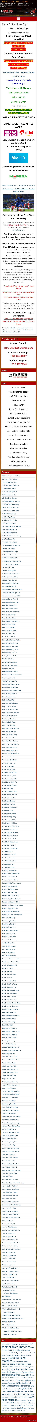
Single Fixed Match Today (10, 1072)
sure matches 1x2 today (25, 1400)
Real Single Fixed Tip (8, 1041)
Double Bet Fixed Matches (10, 716)
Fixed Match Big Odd (8, 801)
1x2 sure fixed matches (11, 1355)
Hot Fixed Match (8, 189)
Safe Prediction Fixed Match (10, 1060)
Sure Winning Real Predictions (11, 1249)
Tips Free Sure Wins (8, 1284)
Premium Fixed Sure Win (26, 185)
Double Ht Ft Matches (8, 719)
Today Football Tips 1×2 (9, 1287)
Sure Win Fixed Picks (8, 1233)
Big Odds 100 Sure (8, 659)
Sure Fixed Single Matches (10, 1164)
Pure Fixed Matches (18, 76)
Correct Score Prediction (9, 693)
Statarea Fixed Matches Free (11, 1126)
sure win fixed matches (20, 1405)
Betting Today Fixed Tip (9, 652)
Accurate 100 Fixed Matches (11, 583)
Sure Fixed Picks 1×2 (8, 1161)
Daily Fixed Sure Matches (10, 709)
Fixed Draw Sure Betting (9, 785)
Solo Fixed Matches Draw (10, 1107)
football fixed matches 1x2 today (12, 1389)
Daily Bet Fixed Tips (8, 700)
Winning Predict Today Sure (10, 1328)
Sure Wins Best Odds (8, 1252)
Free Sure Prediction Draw (10, 930)
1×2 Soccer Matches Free (10, 555)
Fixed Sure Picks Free (9, 858)
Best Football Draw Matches (10, 621)
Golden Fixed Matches (9, 946)
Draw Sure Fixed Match (9, 738)
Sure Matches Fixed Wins (10, 1179)
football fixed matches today (14, 330)
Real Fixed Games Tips (9, 1012)
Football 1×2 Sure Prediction (10, 873)
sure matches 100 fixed (9, 1403)
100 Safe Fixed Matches (9, 492)
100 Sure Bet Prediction (9, 495)
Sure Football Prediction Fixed (11, 1170)
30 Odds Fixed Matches (9, 580)
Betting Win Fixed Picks (9, 656)
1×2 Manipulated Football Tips (11, 545)
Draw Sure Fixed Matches (10, 741)
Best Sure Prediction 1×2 (9, 630)
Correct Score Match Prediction (11, 690)
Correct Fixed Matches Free (10, 684)
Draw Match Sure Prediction (10, 728)
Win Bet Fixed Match (8, 1321)
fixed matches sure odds (19, 1380)
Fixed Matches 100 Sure (9, 823)
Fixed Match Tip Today (9, 817)
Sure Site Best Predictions (10, 1211)
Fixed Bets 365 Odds (8, 769)
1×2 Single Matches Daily (10, 551)
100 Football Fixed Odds (9, 482)
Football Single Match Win (10, 908)
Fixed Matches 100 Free (9, 820)
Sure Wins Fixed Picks (9, 1262)
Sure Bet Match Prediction (10, 1135)
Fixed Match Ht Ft (7, 810)
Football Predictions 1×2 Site (11, 902)
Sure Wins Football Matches (10, 1268)
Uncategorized (6, 1296)
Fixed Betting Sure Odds (9, 779)
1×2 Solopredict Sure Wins (10, 558)
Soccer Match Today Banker (10, 1094)
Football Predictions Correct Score (12, 905)
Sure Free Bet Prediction (9, 1173)
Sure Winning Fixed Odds (10, 1246)
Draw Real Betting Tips (9, 731)
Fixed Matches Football (11, 72)
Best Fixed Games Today (10, 608)
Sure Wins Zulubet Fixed (9, 1274)
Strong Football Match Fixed (10, 1132)
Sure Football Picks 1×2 (9, 1167)
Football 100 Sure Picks (9, 870)
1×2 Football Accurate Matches (11, 526)
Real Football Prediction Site (10, 1031)
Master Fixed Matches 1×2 (10, 962)
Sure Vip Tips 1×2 (7, 1220)
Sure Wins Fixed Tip (8, 1265)
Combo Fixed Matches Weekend (12, 675)
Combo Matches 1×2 (8, 678)
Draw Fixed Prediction (8, 725)
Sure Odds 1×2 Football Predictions (13, 1183)
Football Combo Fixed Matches (11, 883)
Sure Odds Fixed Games (9, 1192)
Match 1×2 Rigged (7, 968)
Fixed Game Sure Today (9, 791)
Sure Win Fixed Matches (9, 1227)
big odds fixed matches (17, 1369)
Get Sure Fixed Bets (8, 943)
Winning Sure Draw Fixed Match (11, 1331)
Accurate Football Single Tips (11, 593)
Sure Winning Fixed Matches (11, 1243)
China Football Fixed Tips (14, 24)
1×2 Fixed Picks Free (8, 523)
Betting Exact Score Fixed (10, 643)
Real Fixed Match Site (9, 1018)
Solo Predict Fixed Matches (10, 1110)
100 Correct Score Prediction (11, 476)
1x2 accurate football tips (10, 1344)
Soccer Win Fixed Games (10, 1097)
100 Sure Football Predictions (11, 501)
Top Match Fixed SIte (8, 1290)
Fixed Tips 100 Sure (8, 867)
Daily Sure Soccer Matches (10, 712)
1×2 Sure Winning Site (9, 570)
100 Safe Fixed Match (9, 488)
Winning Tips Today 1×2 (9, 1334)
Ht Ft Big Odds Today (8, 949)
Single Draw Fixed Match (9, 1066)
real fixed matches (22, 1394)
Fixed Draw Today (7, 788)
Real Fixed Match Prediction (10, 1015)
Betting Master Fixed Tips (10, 646)
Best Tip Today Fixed (8, 633)
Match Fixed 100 (7, 971)
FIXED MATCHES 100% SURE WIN (14, 1)
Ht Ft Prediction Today (9, 955)
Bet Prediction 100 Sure (9, 637)
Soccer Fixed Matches (9, 1088)
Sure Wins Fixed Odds (9, 1258)
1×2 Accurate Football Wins (10, 510)
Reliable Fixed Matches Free (10, 1047)
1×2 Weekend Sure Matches (10, 574)
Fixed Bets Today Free (9, 776)
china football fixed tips (13, 328)
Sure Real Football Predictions (11, 1205)
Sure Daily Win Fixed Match (10, 1151)
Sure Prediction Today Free (10, 1202)
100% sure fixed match (20, 1361)
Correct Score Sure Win (9, 697)
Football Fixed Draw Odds (10, 889)
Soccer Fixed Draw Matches (10, 1085)
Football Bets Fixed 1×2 (9, 877)
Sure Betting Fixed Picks (9, 1138)
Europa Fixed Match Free (9, 750)
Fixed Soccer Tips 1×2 (9, 854)
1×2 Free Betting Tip (8, 539)
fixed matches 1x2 (14, 1372)
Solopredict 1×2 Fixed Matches (11, 1116)
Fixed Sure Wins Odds (9, 861)
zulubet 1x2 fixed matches (16, 1411)
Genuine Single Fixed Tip (9, 940)
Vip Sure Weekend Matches (10, 1303)
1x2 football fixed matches (17, 1345)
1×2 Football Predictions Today (11, 536)
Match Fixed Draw (7, 978)
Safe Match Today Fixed (9, 1056)
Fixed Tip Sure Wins (8, 864)
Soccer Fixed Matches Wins (10, 1091)
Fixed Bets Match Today (9, 772)
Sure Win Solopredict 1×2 (10, 1239)
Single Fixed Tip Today (9, 1075)
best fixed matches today (22, 1367)
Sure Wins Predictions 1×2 (10, 1271)
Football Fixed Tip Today (9, 892)
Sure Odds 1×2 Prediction (10, 1186)
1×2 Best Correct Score (9, 514)
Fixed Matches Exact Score (10, 826)
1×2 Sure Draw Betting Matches (11, 561)
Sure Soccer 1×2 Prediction (10, 1214)
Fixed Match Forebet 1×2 (9, 807)
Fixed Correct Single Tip (9, 782)
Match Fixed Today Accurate (10, 990)
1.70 (23, 97)
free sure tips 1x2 (7, 1394)
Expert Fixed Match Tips (9, 760)
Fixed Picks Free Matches (10, 848)
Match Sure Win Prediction (10, 1006)
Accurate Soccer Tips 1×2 (10, 599)
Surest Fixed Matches (9, 1277)
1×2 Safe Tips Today (8, 548)
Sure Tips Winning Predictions (11, 1217)
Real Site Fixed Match (9, 1044)
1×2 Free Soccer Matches (10, 542)
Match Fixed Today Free (9, 993)
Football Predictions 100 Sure (11, 899)
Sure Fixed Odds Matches (10, 1157)
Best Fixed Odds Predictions (11, 611)
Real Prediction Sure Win (9, 1037)
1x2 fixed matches (23, 1344)
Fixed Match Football (8, 804)
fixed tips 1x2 (13, 1383)
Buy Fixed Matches (8, 668)
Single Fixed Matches (9, 185)
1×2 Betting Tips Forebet (9, 520)
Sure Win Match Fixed (9, 1236)
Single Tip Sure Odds (8, 1079)
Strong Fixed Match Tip (9, 1129)
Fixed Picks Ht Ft (7, 851)
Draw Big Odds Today (8, 722)
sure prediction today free (26, 1403)
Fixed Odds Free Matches (10, 835)
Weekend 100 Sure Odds (9, 1306)
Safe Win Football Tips (9, 1063)
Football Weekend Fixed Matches (12, 914)
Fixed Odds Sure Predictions (11, 839)
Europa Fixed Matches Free (10, 753)
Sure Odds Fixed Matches (10, 1195)
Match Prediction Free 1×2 (10, 1000)
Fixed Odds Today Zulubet (10, 842)
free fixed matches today (21, 1391)
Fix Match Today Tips (8, 763)
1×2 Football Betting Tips (9, 529)
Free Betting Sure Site (9, 921)
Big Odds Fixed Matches (9, 662)
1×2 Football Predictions (9, 532)
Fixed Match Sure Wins (9, 813)
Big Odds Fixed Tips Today (10, 665)
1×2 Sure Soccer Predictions (11, 564)
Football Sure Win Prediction (10, 911)
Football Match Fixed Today (10, 895)
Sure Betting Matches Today (10, 1148)
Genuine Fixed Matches (9, 936)
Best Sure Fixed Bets (8, 627)
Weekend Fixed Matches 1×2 (11, 1309)
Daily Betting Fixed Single (10, 703)
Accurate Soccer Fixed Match (11, 596)
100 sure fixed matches (14, 1359)
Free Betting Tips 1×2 (8, 924)
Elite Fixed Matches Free (9, 747)
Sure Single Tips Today (9, 1208)
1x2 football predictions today (18, 1353)
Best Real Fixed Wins (8, 624)
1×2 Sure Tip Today (8, 567)
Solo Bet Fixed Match (8, 1101)
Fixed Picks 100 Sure (8, 845)
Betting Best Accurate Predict (11, 640)
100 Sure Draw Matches (9, 498)
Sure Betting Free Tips (9, 1145)
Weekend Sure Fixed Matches (11, 1315)
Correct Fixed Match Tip (9, 681)
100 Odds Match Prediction (10, 485)
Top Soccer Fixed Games (10, 1293)
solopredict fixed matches (18, 1397)
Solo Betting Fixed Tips (9, 1104)
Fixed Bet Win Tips (8, 766)
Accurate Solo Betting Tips (10, 602)
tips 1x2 (20, 1408)
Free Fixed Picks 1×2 (8, 927)
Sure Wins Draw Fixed (9, 1255)
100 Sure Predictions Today (10, 504)
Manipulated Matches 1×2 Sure (11, 959)
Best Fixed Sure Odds (9, 615)
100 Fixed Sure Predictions (10, 479)
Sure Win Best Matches (9, 1224)
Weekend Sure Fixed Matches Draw (13, 1318)
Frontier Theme (31, 1420)
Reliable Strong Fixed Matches (11, 1050)
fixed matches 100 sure (18, 1374)
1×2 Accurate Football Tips (10, 507)
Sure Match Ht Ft (7, 1176)
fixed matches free (19, 1377)
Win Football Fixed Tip (9, 1325)
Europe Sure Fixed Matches (10, 757)
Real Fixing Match (7, 1025)
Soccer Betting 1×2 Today (10, 1082)
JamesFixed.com (18, 230)
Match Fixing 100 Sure (9, 996)
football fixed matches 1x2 (22, 1386)
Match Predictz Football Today (11, 1003)
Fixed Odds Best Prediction (10, 832)
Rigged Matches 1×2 (8, 1053)
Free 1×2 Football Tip (8, 918)
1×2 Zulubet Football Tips (10, 577)
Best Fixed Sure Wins (8, 618)
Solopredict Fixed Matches (10, 1119)
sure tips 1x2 (6, 1405)
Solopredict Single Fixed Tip (10, 1123)
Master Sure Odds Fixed (9, 965)
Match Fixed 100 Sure (9, 974)
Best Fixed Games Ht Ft (9, 605)
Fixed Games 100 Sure (9, 798)
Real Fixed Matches (27, 72)
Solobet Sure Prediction (9, 1113)
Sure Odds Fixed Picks (9, 1198)
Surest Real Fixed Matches (10, 1280)
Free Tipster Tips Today (9, 933)
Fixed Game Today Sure (9, 794)
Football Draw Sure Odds (9, 886)
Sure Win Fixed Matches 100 (11, 1230)
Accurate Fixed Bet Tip (9, 586)
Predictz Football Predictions (11, 1009)
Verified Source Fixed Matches (11, 1299)
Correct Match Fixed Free (10, 687)
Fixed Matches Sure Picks (10, 829)
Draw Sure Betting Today (9, 734)
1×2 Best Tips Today (8, 517)
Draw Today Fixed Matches (10, 744)
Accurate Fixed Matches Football (12, 589)
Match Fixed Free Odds (9, 981)
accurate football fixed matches (14, 1364)
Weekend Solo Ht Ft (8, 1312)
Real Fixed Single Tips (9, 1022)
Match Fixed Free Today (9, 984)
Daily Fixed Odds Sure (9, 706)
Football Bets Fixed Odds (10, 880)
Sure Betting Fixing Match (10, 1142)
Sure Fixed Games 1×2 (9, 1154)
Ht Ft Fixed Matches (8, 952)
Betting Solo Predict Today (10, 649)
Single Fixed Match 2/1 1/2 (10, 1069)
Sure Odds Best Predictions (10, 1189)
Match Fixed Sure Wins (9, 987)
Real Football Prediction (9, 1028)
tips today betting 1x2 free (13, 332)
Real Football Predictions (9, 1034)
